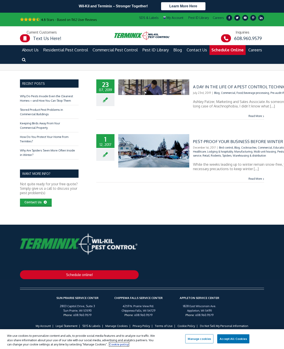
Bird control (226, 147)
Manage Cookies (116, 326)
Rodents (216, 155)
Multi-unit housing (265, 151)
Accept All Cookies (233, 338)
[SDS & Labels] (148, 18)
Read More (255, 116)
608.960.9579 (82, 315)
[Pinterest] (253, 18)
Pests (280, 151)
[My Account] (173, 18)
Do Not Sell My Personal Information (224, 326)
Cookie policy (119, 344)
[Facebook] (229, 18)
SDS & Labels (91, 326)
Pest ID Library (198, 18)
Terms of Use (164, 326)
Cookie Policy (186, 326)
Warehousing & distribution (249, 155)
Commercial (228, 93)
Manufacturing (243, 151)
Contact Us (33, 202)
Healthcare (199, 151)
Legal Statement (66, 326)
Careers (218, 18)
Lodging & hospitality (220, 151)
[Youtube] (245, 18)
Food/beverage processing (253, 93)
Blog (217, 93)
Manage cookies (199, 338)
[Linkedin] (261, 18)
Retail (206, 155)
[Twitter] (237, 18)
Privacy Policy (141, 326)
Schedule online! (79, 274)
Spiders (226, 155)
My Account (43, 326)
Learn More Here (183, 6)
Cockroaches (248, 147)
